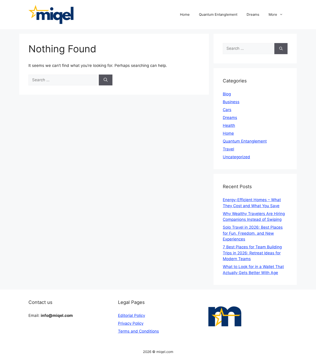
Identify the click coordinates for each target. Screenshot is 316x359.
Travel (228, 149)
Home (185, 14)
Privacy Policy (130, 323)
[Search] (105, 80)
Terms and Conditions (138, 331)
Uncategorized (236, 157)
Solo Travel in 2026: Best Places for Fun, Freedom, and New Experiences (253, 233)
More (273, 14)
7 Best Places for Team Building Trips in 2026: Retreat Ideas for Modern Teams (252, 253)
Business (231, 102)
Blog (227, 94)
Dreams (253, 14)
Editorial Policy (131, 315)
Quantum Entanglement (218, 14)
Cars (227, 109)
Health (229, 125)
